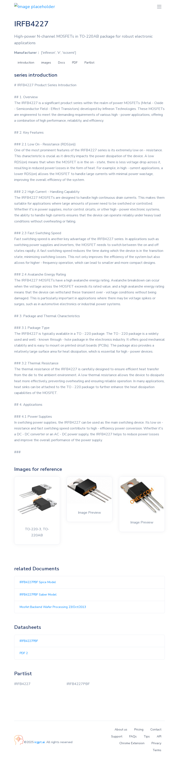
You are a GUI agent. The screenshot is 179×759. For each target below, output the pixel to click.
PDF (74, 63)
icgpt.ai (39, 742)
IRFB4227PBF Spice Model (38, 582)
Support (116, 736)
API (159, 736)
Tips (147, 736)
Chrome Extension (132, 743)
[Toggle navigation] (159, 6)
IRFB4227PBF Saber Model (38, 594)
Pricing (138, 729)
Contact (155, 729)
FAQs (133, 736)
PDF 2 (24, 653)
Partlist (89, 63)
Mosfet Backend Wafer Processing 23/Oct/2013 (53, 607)
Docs (61, 63)
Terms (157, 750)
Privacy (156, 743)
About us (121, 729)
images (46, 63)
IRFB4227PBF (29, 641)
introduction (26, 63)
